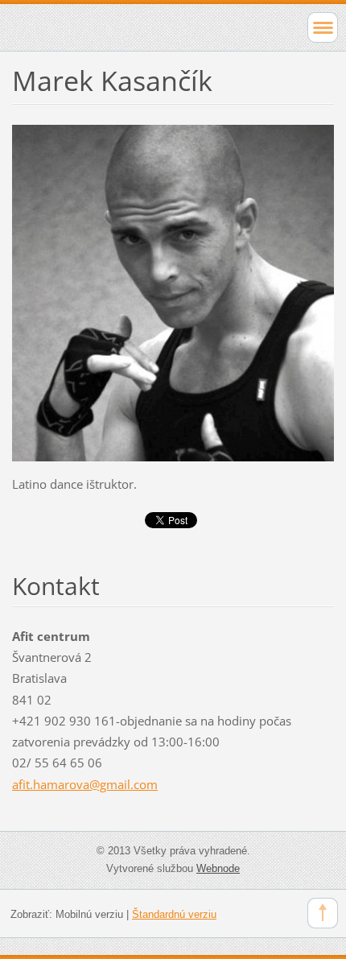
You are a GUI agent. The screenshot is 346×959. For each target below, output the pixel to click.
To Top (322, 913)
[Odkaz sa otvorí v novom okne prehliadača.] (173, 291)
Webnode (218, 868)
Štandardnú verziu (174, 914)
